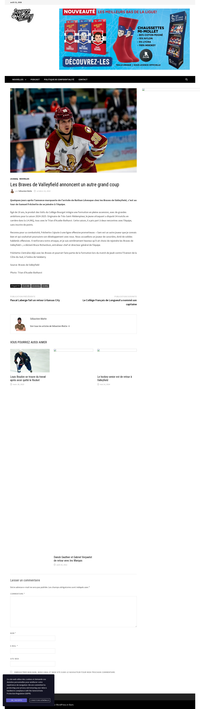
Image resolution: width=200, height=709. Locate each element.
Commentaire (17, 593)
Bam (71, 704)
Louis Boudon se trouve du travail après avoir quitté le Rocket (28, 378)
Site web (14, 658)
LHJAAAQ (14, 179)
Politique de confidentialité (59, 79)
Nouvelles (17, 79)
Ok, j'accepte (16, 700)
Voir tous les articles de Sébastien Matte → (50, 326)
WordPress (61, 704)
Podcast (35, 79)
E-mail (14, 646)
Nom (13, 633)
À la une (26, 286)
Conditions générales (39, 700)
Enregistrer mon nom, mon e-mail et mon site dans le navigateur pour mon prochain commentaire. (65, 672)
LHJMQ (45, 286)
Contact (83, 79)
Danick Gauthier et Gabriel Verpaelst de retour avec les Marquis (73, 559)
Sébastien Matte (25, 191)
